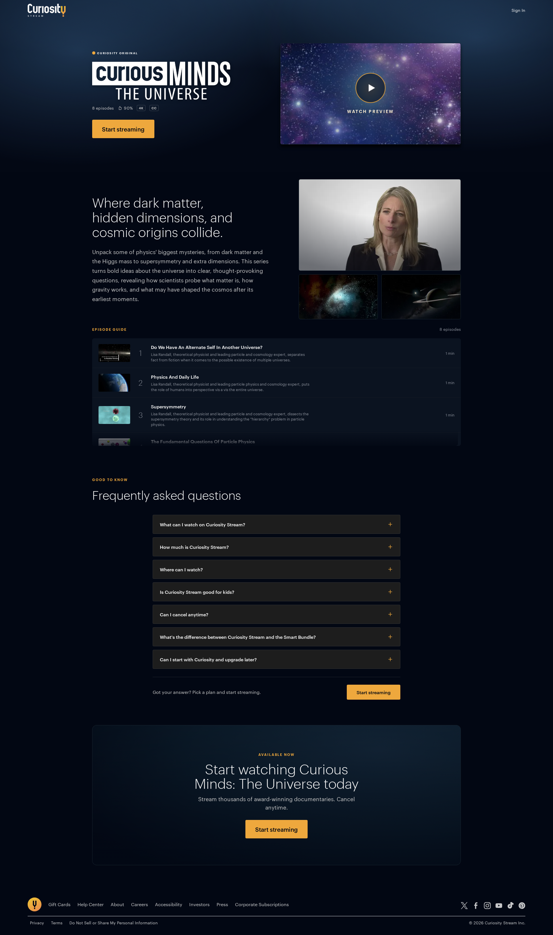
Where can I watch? (181, 569)
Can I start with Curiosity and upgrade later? (208, 659)
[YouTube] (499, 905)
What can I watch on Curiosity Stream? (202, 524)
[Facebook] (476, 905)
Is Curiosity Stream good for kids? (197, 592)
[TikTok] (510, 905)
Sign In (518, 10)
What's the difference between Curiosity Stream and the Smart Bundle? (238, 637)
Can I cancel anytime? (184, 614)
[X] (464, 905)
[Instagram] (487, 905)
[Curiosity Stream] (47, 10)
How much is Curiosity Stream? (194, 547)
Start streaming (123, 129)
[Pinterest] (522, 905)
